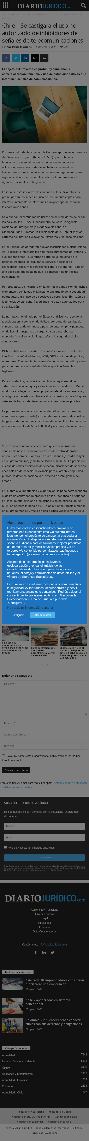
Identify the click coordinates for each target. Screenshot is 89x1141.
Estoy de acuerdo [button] (42, 615)
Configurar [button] (18, 615)
